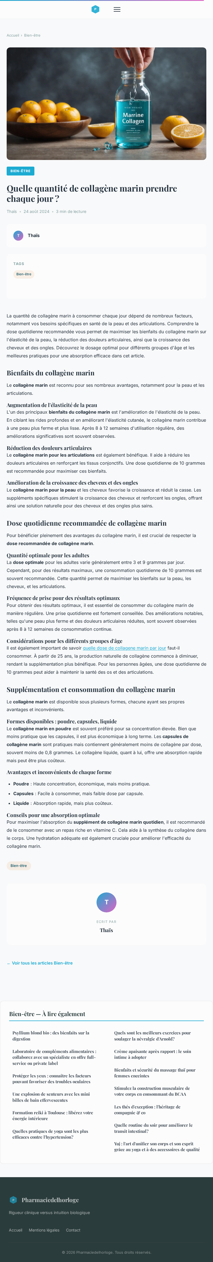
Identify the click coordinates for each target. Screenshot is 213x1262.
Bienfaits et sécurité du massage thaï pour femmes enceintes (155, 1072)
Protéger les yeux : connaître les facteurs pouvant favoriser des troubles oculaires (51, 1078)
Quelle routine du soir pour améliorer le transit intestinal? (153, 1128)
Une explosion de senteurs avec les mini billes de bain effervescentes (51, 1097)
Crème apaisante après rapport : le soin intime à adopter (152, 1054)
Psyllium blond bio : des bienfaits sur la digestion (50, 1035)
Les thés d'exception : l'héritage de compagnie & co (147, 1109)
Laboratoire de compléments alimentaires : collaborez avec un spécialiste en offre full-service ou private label (54, 1057)
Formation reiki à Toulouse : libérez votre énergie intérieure (52, 1115)
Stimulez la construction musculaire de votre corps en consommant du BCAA (152, 1091)
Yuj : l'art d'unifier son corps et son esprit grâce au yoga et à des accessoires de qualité (157, 1146)
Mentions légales (44, 1230)
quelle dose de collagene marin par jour (124, 648)
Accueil (13, 35)
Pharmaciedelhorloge (50, 1200)
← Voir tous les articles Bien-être (40, 963)
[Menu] (117, 9)
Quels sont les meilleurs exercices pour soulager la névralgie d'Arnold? (152, 1035)
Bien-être (32, 35)
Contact (73, 1230)
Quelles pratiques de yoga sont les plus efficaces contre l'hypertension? (50, 1134)
